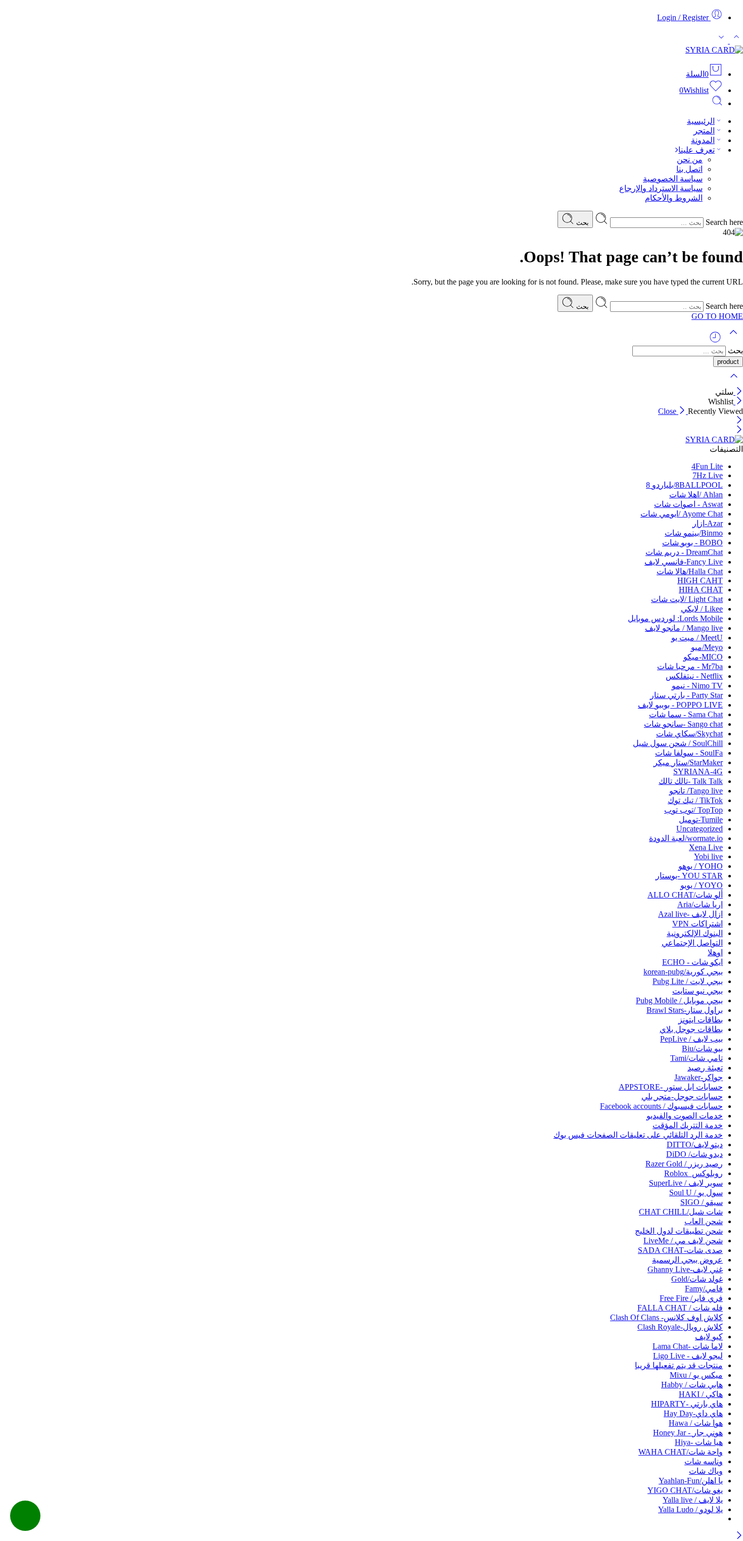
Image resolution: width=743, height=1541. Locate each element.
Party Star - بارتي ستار (686, 695)
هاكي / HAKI (701, 1394)
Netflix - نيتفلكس (694, 676)
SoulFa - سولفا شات (689, 753)
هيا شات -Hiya (699, 1442)
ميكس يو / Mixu (696, 1375)
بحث (581, 222)
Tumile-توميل (701, 819)
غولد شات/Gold (697, 1279)
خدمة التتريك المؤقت (688, 1125)
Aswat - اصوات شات (688, 504)
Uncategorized (699, 828)
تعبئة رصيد (705, 1067)
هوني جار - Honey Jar (688, 1432)
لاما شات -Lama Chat (688, 1346)
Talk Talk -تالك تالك (691, 781)
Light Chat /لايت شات (687, 599)
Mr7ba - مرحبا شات (690, 666)
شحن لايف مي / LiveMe (683, 1240)
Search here (723, 222)
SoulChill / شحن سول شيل (678, 743)
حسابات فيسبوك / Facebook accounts (661, 1106)
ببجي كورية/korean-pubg (683, 971)
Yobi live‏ (708, 856)
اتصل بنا (689, 169)
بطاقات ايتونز (700, 1019)
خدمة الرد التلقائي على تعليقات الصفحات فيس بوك (638, 1135)
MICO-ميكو (703, 656)
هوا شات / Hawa (696, 1423)
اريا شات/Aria (700, 904)
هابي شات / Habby (692, 1384)
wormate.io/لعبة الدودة (686, 838)
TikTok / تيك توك (695, 800)
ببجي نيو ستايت (697, 991)
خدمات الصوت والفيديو (684, 1115)
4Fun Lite (707, 466)
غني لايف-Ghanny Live (685, 1269)
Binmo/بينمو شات (694, 533)
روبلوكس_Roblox (693, 1173)
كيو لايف (709, 1336)
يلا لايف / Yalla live (693, 1500)
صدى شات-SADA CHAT (680, 1250)
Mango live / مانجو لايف (684, 628)
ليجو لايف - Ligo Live (688, 1355)
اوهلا (715, 952)
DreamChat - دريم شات (684, 552)
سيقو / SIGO (701, 1202)
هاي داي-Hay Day (693, 1413)
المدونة (703, 140)
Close (668, 411)
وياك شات (706, 1471)
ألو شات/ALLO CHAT (685, 895)
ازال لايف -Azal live (690, 914)
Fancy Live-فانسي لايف (683, 561)
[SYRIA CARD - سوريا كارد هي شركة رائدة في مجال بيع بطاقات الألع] (714, 49)
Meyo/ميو (707, 647)
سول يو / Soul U (696, 1192)
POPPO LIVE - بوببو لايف (680, 705)
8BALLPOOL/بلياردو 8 (684, 485)
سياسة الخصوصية (673, 178)
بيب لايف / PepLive (691, 1039)
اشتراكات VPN (697, 923)
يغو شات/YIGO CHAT (685, 1490)
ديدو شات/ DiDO (694, 1154)
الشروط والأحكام (674, 198)
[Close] (738, 392)
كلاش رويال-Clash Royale (680, 1327)
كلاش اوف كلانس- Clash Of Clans (666, 1317)
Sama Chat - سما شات (686, 714)
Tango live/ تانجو (696, 790)
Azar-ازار (707, 523)
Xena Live (706, 847)
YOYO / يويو (701, 885)
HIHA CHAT (701, 589)
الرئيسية (701, 121)
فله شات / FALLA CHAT (680, 1307)
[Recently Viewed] (715, 341)
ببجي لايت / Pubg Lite (688, 981)
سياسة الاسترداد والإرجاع (661, 188)
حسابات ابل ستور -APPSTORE (671, 1087)
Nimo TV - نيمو (697, 685)
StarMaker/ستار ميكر (688, 762)
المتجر (704, 130)
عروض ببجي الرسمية (687, 1259)
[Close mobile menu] (739, 430)
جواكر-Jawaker (698, 1077)
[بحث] (717, 103)
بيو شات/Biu (702, 1048)
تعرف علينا (696, 150)
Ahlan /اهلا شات (696, 494)
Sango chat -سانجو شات (683, 724)
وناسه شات (703, 1461)
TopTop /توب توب (693, 810)
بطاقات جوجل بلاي (691, 1029)
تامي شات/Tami (696, 1058)
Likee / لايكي (702, 608)
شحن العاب (703, 1221)
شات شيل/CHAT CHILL (681, 1211)
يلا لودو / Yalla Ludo (690, 1509)
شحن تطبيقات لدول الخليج (679, 1231)
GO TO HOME (717, 316)
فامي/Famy (704, 1288)
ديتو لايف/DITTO (695, 1144)
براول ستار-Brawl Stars (684, 1010)
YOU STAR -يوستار (689, 875)
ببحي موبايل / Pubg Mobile (679, 1000)
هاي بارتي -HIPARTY (687, 1403)
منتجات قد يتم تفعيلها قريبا (679, 1365)
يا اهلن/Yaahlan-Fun (691, 1480)
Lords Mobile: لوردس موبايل (675, 618)
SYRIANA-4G (698, 771)
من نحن (690, 159)
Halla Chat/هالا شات (690, 571)
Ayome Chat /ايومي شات (681, 513)
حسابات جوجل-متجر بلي (682, 1096)
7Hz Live (707, 475)
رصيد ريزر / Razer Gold (684, 1163)
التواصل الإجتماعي (692, 943)
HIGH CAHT (700, 580)
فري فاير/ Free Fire (691, 1298)
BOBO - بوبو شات (692, 542)
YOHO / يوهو (700, 866)
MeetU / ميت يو (697, 637)
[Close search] (734, 382)
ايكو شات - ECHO (692, 962)
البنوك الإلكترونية (695, 933)
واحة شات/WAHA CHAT (680, 1451)
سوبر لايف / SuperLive (686, 1183)
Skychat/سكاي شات (689, 733)
